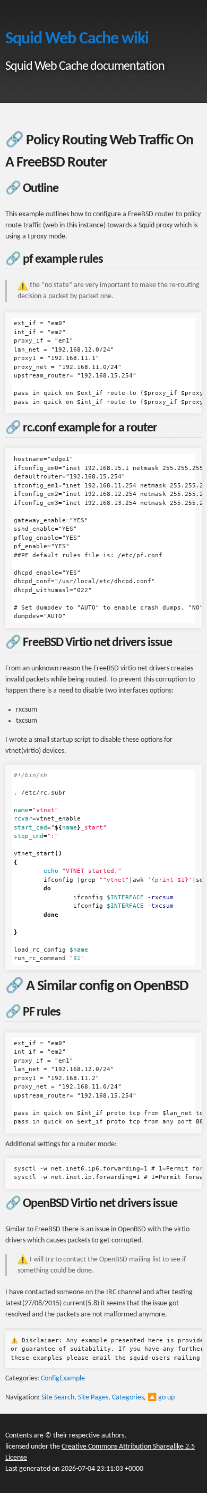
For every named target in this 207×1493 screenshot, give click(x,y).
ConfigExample (63, 1379)
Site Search (57, 1398)
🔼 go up (161, 1398)
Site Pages (93, 1398)
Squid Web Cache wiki (77, 39)
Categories (128, 1398)
